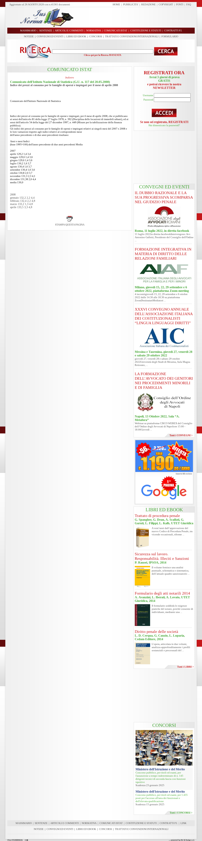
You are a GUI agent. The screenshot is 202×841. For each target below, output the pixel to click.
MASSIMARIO (24, 823)
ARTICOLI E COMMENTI (64, 823)
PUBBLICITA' (130, 4)
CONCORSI (95, 36)
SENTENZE (41, 823)
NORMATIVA (89, 823)
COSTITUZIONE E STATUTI (141, 823)
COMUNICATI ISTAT (111, 823)
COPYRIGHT (166, 4)
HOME (116, 4)
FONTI (179, 4)
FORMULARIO (169, 36)
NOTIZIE (29, 36)
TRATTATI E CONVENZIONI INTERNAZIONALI (131, 36)
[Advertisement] (135, 17)
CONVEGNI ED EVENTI (50, 36)
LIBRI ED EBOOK (76, 36)
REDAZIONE (148, 4)
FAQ (188, 4)
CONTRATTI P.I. (169, 823)
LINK (183, 823)
